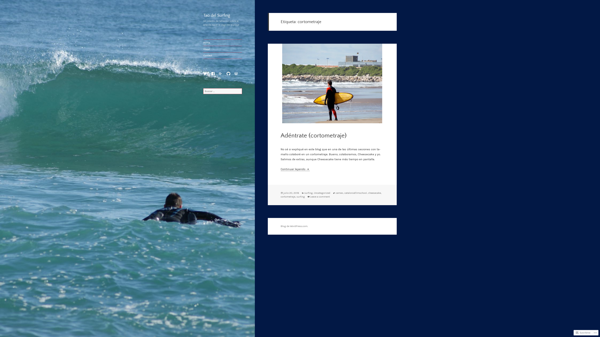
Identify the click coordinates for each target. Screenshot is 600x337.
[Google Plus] (222, 75)
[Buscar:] (222, 91)
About (206, 49)
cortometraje (288, 196)
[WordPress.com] (238, 75)
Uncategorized (322, 192)
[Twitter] (207, 75)
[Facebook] (215, 75)
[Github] (230, 75)
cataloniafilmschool (355, 192)
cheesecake (374, 192)
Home (206, 42)
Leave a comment (320, 196)
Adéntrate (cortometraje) (314, 135)
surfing (308, 192)
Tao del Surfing (216, 15)
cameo (339, 192)
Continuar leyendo (293, 169)
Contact (207, 55)
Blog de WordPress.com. (294, 226)
